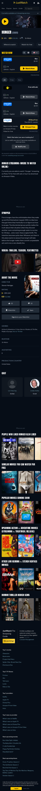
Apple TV (6, 700)
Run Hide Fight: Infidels (10, 740)
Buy (19, 80)
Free (12, 80)
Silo (4, 678)
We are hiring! (9, 641)
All (5, 80)
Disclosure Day (8, 665)
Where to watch (10, 44)
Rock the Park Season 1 (10, 768)
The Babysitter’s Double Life (12, 743)
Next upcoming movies (10, 737)
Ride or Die (6, 687)
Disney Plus (6, 702)
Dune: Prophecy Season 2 (11, 762)
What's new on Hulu (9, 730)
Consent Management (27, 639)
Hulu (4, 708)
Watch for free (27, 44)
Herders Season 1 (8, 775)
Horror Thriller (18, 331)
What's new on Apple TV (11, 721)
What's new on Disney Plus (11, 724)
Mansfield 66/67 (8, 752)
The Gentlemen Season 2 (11, 765)
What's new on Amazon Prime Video (14, 727)
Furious (5, 675)
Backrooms (6, 656)
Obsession (6, 653)
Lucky (4, 684)
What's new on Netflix (10, 718)
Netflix (5, 697)
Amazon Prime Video (10, 705)
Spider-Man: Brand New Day (12, 662)
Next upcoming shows (10, 758)
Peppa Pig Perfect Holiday (11, 749)
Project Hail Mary (8, 659)
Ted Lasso (6, 681)
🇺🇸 (34, 52)
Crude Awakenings (9, 746)
